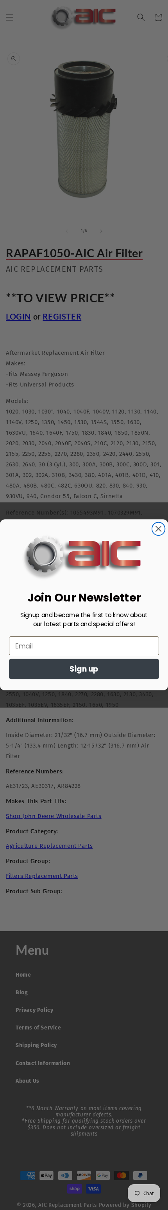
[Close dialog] (158, 528)
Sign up (84, 669)
